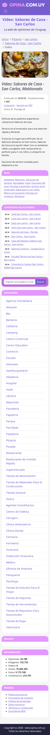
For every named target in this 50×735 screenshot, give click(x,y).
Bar (8, 313)
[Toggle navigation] (5, 11)
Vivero (10, 499)
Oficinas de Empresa (19, 568)
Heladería (12, 377)
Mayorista (12, 402)
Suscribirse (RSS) (17, 711)
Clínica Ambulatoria (18, 524)
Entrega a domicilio (20, 186)
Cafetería (12, 326)
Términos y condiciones (20, 707)
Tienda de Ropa (16, 621)
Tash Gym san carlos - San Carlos (28, 227)
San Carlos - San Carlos (23, 236)
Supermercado (15, 470)
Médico (10, 562)
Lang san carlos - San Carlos (26, 223)
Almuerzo (19, 196)
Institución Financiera (19, 556)
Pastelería (12, 434)
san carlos (31, 39)
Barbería (11, 320)
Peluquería (13, 575)
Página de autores (18, 694)
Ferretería (12, 543)
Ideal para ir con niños (27, 189)
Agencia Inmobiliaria (19, 301)
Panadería (12, 409)
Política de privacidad (19, 701)
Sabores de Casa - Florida (24, 232)
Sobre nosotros (16, 704)
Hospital (11, 383)
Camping (12, 332)
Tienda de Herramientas (21, 604)
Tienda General (15, 493)
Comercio (12, 351)
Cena (27, 183)
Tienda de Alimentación (21, 476)
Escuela (11, 358)
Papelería (12, 415)
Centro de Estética (17, 511)
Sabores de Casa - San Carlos (23, 43)
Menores (20, 179)
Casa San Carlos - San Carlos (26, 218)
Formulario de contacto (20, 697)
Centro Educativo (17, 345)
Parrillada (12, 427)
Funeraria (12, 550)
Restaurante (14, 453)
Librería (11, 396)
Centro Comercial (17, 339)
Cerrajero (12, 518)
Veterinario (13, 627)
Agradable (18, 183)
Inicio (5, 39)
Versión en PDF (24, 105)
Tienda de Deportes (18, 598)
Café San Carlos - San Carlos (26, 214)
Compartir (9, 105)
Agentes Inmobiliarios (20, 505)
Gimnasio (12, 364)
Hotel (9, 389)
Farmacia (12, 537)
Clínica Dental (14, 531)
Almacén (11, 307)
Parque (10, 421)
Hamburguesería (17, 370)
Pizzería (17, 39)
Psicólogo (12, 581)
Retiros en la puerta (14, 193)
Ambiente (9, 179)
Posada (10, 446)
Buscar (40, 281)
